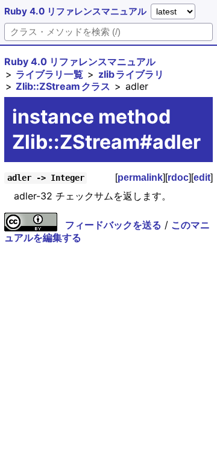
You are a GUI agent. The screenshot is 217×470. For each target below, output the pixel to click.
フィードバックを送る (113, 225)
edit (201, 177)
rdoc (178, 177)
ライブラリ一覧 (49, 74)
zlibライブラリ (131, 74)
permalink (140, 177)
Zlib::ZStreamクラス (63, 86)
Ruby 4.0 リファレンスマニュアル (75, 11)
